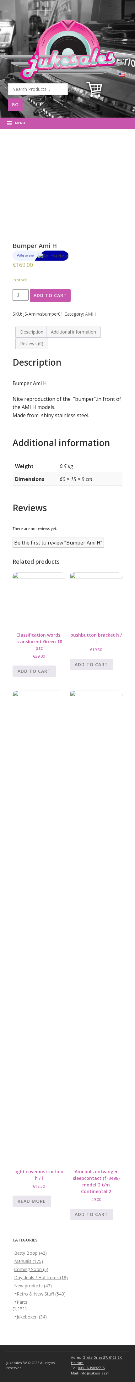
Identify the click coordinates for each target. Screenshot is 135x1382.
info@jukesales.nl (94, 1373)
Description (31, 332)
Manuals (28, 1261)
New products (33, 1286)
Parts (22, 1302)
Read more (32, 1201)
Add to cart (50, 295)
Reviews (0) (31, 343)
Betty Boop (30, 1253)
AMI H (91, 314)
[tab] (31, 332)
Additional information (73, 332)
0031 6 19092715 (91, 1367)
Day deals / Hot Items (41, 1277)
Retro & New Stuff (41, 1294)
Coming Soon (31, 1269)
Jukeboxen (32, 1317)
